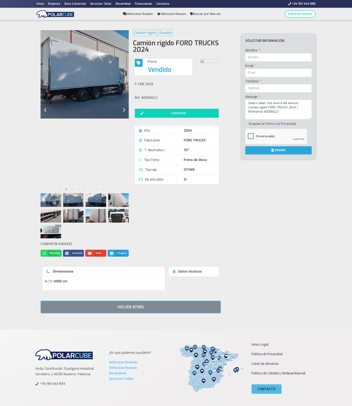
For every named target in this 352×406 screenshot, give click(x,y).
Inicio (40, 4)
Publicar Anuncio (300, 14)
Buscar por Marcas (206, 14)
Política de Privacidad (280, 124)
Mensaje (251, 97)
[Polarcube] (55, 13)
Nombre (251, 50)
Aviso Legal (260, 344)
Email (249, 66)
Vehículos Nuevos (173, 14)
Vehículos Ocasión (140, 14)
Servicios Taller (101, 4)
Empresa (54, 4)
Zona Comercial (75, 4)
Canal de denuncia (265, 364)
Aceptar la (272, 124)
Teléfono (252, 81)
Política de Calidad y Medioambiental (279, 373)
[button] (60, 189)
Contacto (162, 4)
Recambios (123, 4)
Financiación (143, 4)
